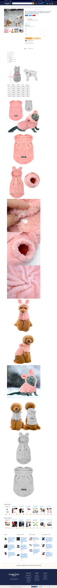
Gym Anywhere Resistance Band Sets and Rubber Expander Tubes (36, 538)
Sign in (49, 0)
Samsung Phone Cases (46, 534)
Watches (5, 534)
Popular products (8, 518)
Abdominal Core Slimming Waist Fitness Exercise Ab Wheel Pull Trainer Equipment (36, 545)
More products (7, 504)
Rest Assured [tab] (30, 48)
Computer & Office (20, 534)
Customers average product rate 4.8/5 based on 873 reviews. (28, 565)
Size (25, 31)
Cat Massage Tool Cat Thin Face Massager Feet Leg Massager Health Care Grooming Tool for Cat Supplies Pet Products (14, 506)
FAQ (10, 0)
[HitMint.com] (7, 3)
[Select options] (16, 514)
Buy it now (37, 38)
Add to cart (29, 38)
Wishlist (37, 9)
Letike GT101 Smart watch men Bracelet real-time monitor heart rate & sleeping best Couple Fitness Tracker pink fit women (11, 554)
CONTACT (6, 0)
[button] (7, 507)
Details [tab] (25, 48)
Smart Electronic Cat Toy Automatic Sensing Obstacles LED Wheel (7, 506)
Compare (41, 9)
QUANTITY (26, 34)
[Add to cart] (9, 514)
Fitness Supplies (32, 534)
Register (46, 0)
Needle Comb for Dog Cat (28, 506)
